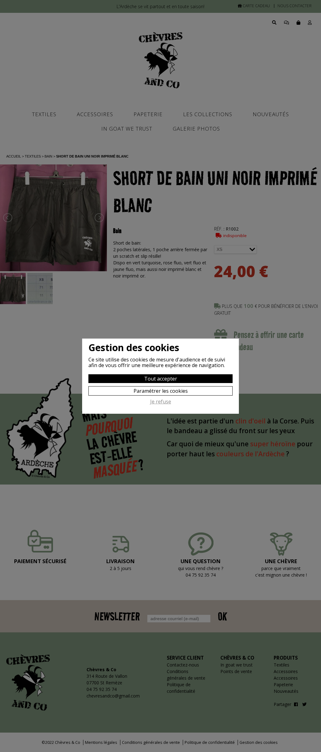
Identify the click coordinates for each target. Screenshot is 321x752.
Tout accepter (160, 378)
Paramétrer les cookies (161, 390)
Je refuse (160, 402)
